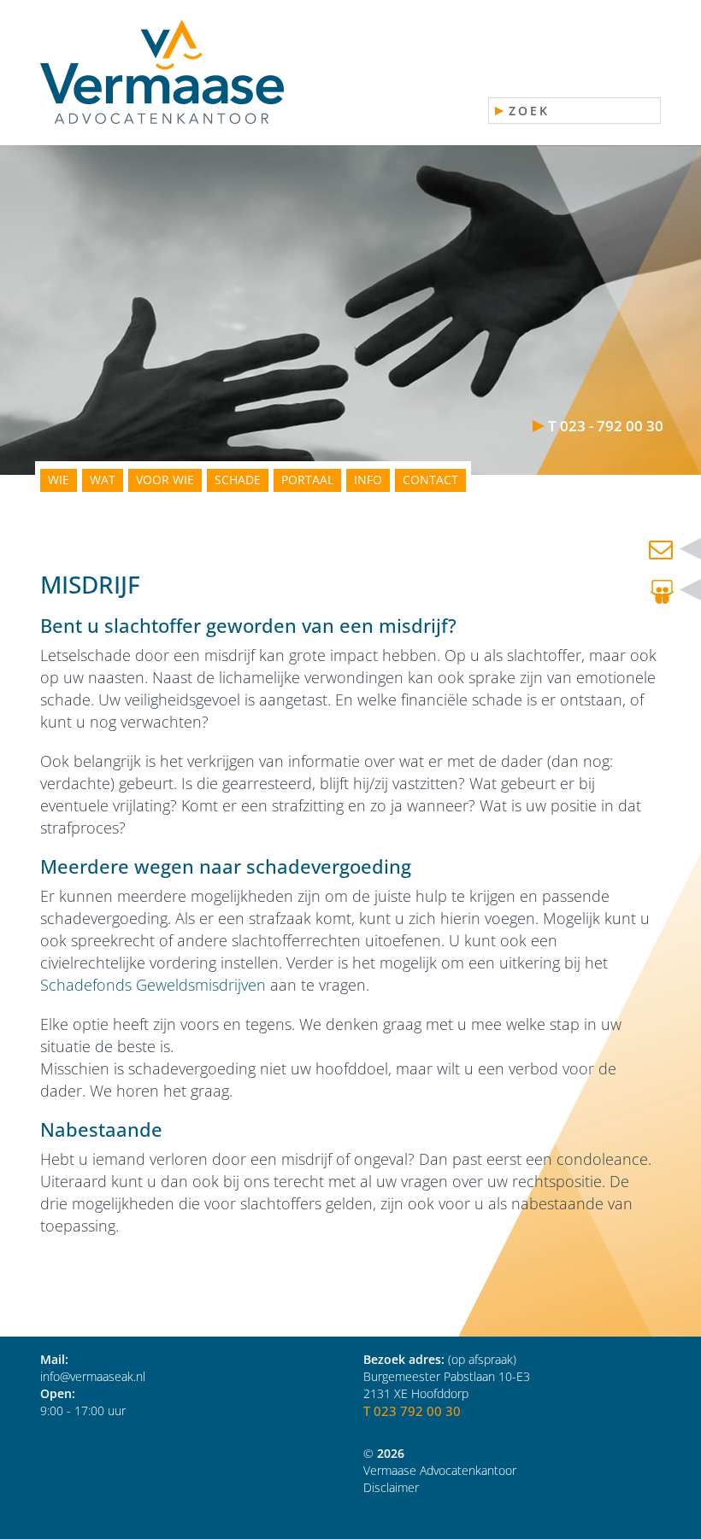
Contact (430, 479)
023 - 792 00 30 (611, 426)
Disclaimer (391, 1487)
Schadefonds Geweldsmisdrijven (153, 984)
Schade (238, 479)
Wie (58, 479)
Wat (102, 479)
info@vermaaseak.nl (92, 1376)
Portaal (307, 479)
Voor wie (165, 479)
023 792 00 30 (417, 1410)
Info (368, 479)
